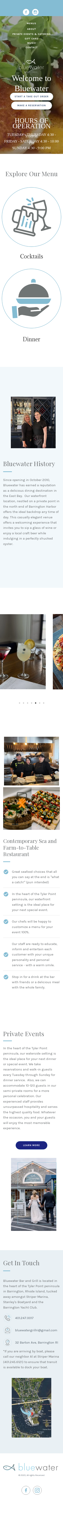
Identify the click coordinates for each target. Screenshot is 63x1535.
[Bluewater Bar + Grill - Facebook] (26, 12)
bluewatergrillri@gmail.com (36, 1330)
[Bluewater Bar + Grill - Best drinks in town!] (31, 217)
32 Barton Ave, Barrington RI (36, 1342)
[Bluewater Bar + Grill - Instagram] (35, 12)
